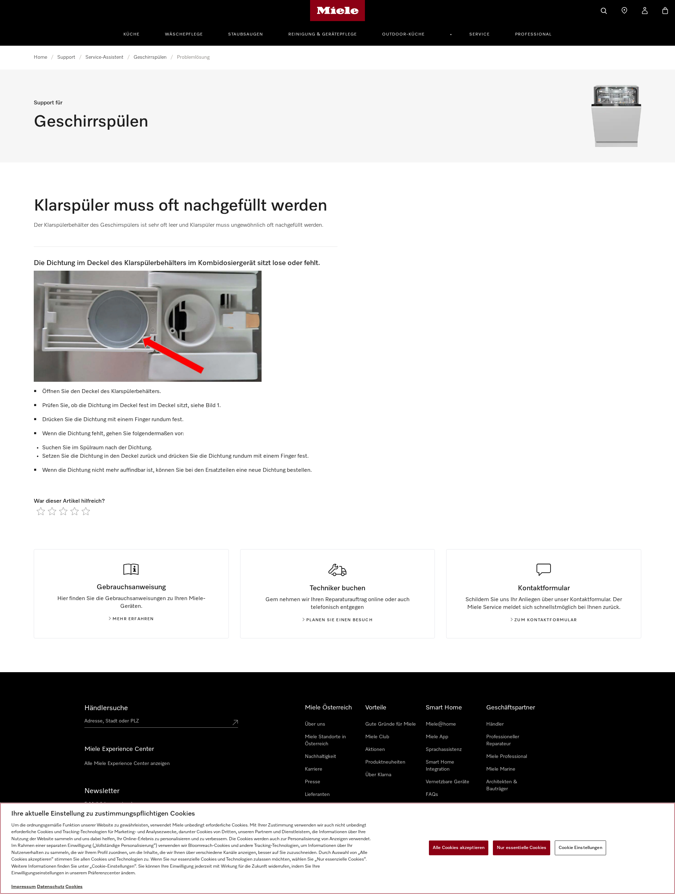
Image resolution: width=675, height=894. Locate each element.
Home (40, 57)
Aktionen (375, 749)
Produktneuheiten (385, 762)
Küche (131, 34)
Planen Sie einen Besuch (339, 620)
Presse (312, 781)
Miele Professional (506, 756)
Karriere (313, 769)
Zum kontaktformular (545, 620)
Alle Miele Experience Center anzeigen (127, 763)
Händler (495, 724)
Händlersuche (106, 708)
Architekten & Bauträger (501, 785)
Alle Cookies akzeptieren (458, 847)
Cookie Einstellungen (580, 847)
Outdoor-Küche (403, 34)
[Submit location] (235, 722)
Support (66, 57)
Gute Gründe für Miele (390, 724)
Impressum (23, 887)
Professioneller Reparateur (502, 740)
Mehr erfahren (133, 619)
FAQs (432, 794)
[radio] (41, 511)
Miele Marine (500, 769)
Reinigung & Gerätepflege (322, 34)
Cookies (74, 887)
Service (479, 34)
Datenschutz (50, 887)
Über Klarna (378, 774)
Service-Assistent (104, 57)
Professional (533, 34)
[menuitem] (135, 33)
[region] (337, 848)
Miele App (437, 736)
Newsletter (102, 791)
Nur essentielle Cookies (521, 847)
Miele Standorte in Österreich (325, 740)
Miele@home (441, 724)
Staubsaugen (245, 34)
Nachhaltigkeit (320, 756)
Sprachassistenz (444, 749)
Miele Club (377, 736)
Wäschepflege (184, 34)
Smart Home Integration (440, 766)
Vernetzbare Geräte (447, 781)
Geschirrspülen (150, 57)
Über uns (315, 724)
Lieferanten (317, 794)
